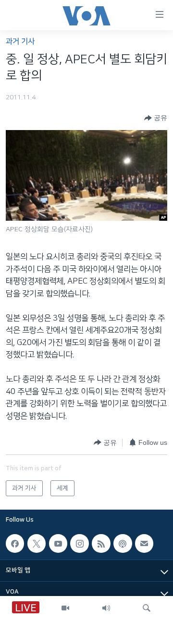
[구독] (144, 543)
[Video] (65, 608)
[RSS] (101, 543)
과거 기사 (20, 41)
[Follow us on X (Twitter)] (36, 543)
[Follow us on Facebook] (15, 543)
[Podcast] (122, 543)
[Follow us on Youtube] (58, 543)
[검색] (146, 608)
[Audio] (106, 608)
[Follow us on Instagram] (79, 543)
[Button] (155, 118)
